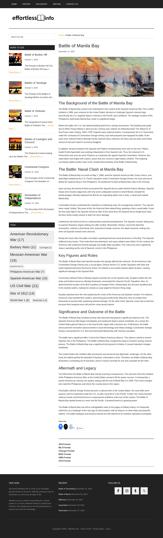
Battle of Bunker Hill (36, 54)
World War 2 (40, 300)
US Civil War (24, 286)
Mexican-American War (28, 257)
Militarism (62, 500)
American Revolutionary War (29, 237)
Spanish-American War (28, 278)
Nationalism (63, 510)
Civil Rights (45, 248)
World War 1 (19, 300)
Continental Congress (37, 167)
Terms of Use (86, 529)
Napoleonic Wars (16, 266)
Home (61, 35)
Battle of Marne (65, 494)
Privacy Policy (98, 529)
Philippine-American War (27, 271)
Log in (108, 529)
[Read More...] (15, 72)
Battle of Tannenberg (67, 489)
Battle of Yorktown (35, 111)
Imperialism (63, 505)
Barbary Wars (23, 247)
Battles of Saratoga (35, 82)
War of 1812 (22, 293)
